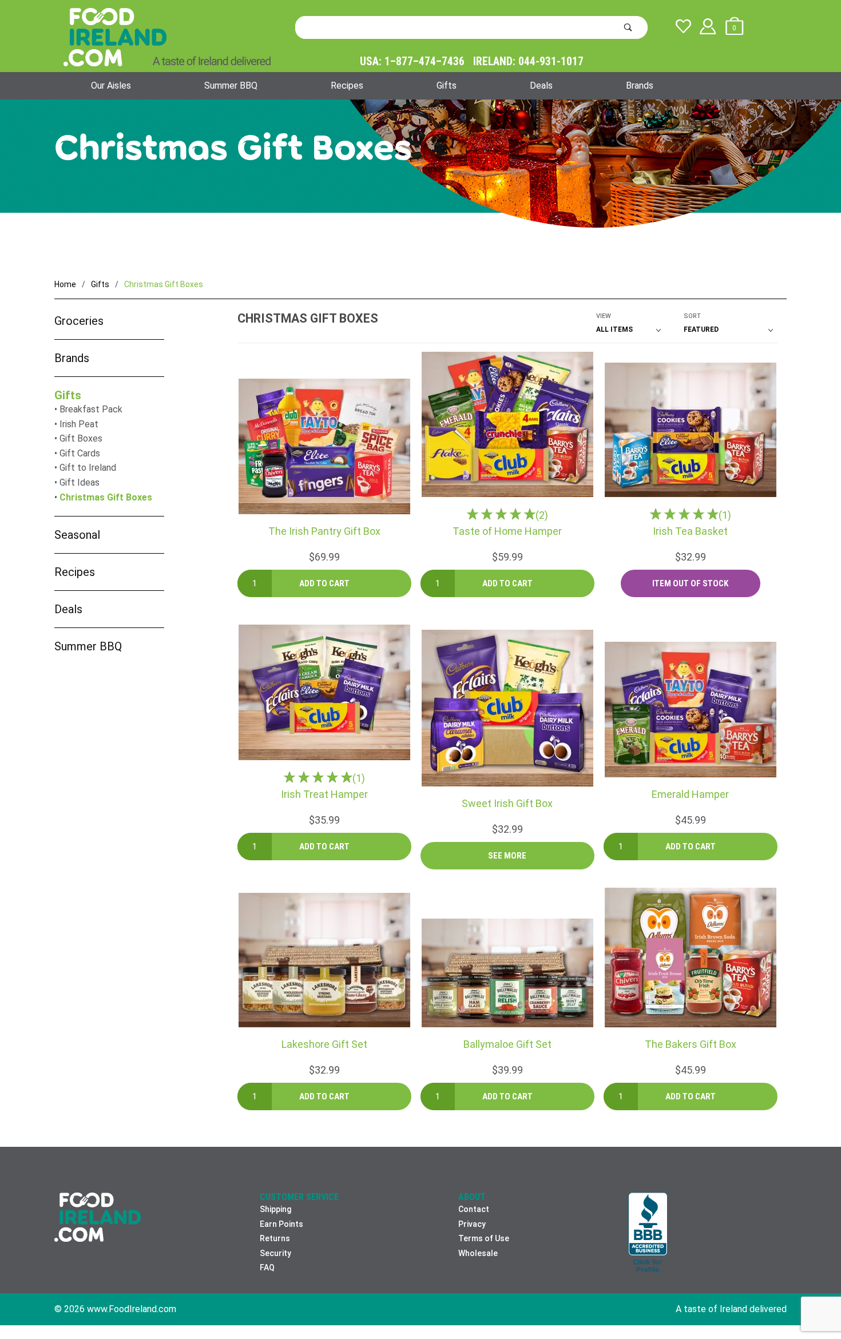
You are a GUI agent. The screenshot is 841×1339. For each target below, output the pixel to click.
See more (507, 856)
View (603, 316)
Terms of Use (483, 1238)
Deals (541, 85)
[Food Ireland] (167, 36)
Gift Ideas (79, 482)
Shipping (275, 1209)
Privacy (472, 1224)
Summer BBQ (230, 85)
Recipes (347, 85)
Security (275, 1253)
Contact (473, 1209)
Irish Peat (78, 424)
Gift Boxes (80, 438)
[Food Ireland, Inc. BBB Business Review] (648, 1233)
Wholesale (478, 1253)
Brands (639, 85)
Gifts (447, 85)
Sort (692, 316)
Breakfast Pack (90, 409)
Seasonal (77, 535)
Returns (275, 1238)
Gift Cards (79, 453)
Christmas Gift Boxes (105, 497)
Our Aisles (111, 85)
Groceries (79, 321)
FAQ (267, 1267)
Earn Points (281, 1224)
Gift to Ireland (87, 467)
